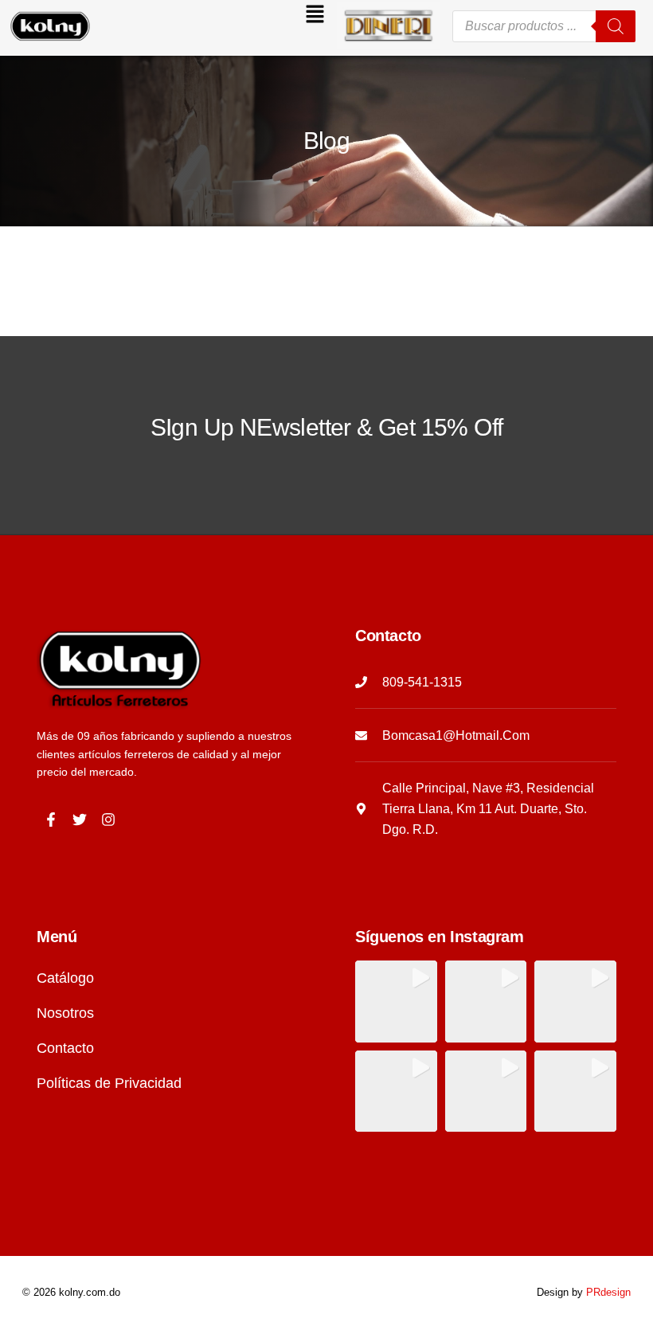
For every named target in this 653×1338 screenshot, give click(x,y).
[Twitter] (79, 819)
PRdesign (608, 1292)
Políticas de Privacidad (109, 1083)
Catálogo (65, 978)
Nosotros (65, 1013)
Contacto (65, 1048)
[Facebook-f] (51, 819)
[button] (218, 18)
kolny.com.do (89, 1292)
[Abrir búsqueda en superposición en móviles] (543, 26)
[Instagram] (108, 819)
